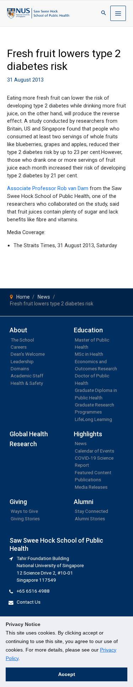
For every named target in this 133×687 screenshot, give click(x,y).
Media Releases (91, 487)
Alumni (83, 501)
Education (88, 330)
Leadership (22, 361)
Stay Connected (91, 511)
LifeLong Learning (93, 419)
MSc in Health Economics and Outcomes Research (96, 361)
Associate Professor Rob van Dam (47, 188)
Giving (18, 501)
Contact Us (28, 602)
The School (22, 340)
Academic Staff (27, 375)
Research (23, 444)
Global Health (29, 434)
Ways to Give (24, 511)
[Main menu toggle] (118, 13)
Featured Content (93, 472)
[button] (103, 13)
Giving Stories (25, 518)
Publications (88, 479)
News (81, 443)
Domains (20, 368)
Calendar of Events (94, 451)
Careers (19, 347)
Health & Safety (27, 383)
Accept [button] (66, 674)
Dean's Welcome (28, 354)
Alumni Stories (90, 518)
